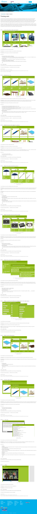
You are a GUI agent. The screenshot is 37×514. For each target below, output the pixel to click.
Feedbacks (2, 503)
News (15, 505)
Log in (27, 1)
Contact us (21, 504)
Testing (8, 503)
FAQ (20, 502)
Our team (16, 504)
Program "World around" (9, 505)
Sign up (30, 1)
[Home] (4, 1)
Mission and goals (16, 503)
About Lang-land (17, 502)
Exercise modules (3, 502)
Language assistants (10, 502)
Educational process (21, 503)
